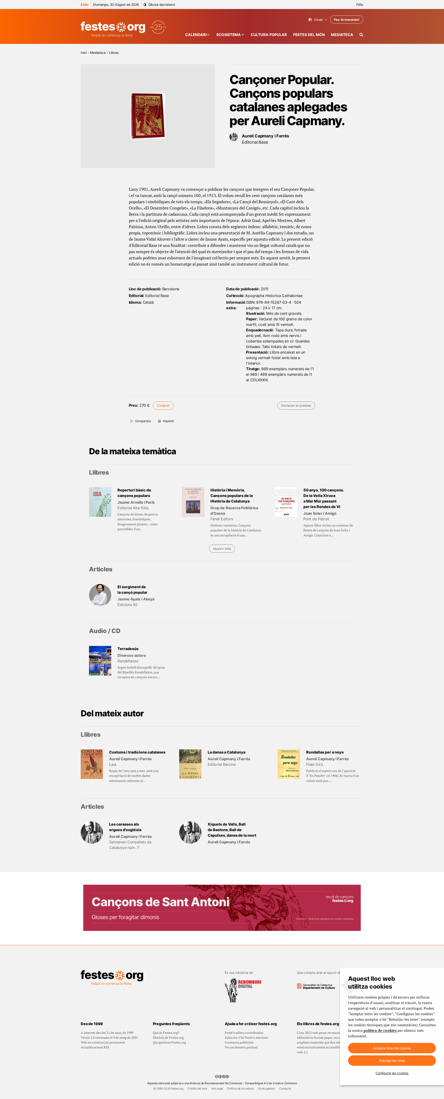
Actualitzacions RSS (95, 1047)
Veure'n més (222, 549)
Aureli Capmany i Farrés (265, 135)
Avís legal (217, 1088)
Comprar (163, 405)
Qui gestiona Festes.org (169, 1042)
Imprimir (168, 421)
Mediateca (342, 34)
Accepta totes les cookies (392, 1048)
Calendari (196, 34)
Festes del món (309, 34)
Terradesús (128, 648)
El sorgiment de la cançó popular (132, 589)
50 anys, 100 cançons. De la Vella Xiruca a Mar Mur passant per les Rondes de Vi (323, 498)
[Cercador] (361, 35)
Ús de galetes (266, 1088)
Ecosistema (228, 34)
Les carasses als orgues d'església (125, 827)
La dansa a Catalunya (226, 752)
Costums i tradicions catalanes (137, 752)
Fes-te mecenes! (346, 19)
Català (317, 19)
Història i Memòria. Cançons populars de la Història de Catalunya (231, 495)
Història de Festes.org (168, 1037)
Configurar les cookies (392, 1073)
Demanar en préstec (296, 405)
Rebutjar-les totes (392, 1061)
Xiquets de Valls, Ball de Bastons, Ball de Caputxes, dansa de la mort (232, 830)
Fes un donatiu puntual (241, 1047)
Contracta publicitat (239, 1042)
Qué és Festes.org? (166, 1032)
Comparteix (143, 421)
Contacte (285, 1088)
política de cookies (380, 1030)
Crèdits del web (197, 1088)
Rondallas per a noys (325, 752)
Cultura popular (269, 34)
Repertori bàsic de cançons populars (134, 493)
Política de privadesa (240, 1088)
